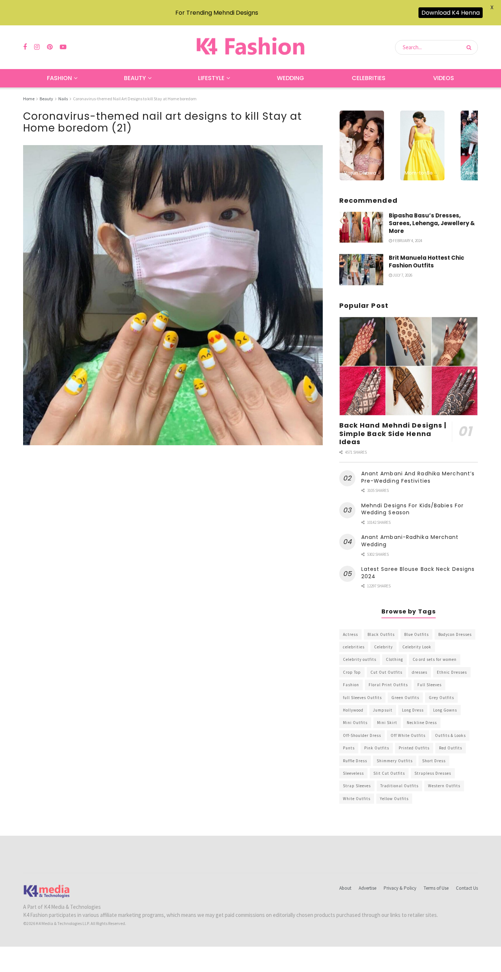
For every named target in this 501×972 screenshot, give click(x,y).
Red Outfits (450, 747)
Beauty (135, 78)
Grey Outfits (441, 697)
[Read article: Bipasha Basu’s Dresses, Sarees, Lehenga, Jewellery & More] (361, 227)
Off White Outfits (408, 735)
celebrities (354, 646)
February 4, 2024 (407, 240)
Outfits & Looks (450, 735)
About (345, 888)
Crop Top (352, 672)
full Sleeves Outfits (362, 697)
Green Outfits (405, 697)
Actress (350, 634)
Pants (349, 747)
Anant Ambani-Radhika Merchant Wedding (410, 540)
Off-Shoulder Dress (362, 735)
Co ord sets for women (435, 659)
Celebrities (368, 78)
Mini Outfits (355, 722)
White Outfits (356, 798)
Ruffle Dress (355, 760)
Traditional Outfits (399, 785)
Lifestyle (211, 78)
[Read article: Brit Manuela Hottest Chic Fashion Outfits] (361, 269)
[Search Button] (470, 47)
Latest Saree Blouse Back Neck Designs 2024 (418, 572)
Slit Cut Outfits (389, 773)
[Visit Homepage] (250, 47)
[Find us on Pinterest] (49, 47)
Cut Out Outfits (386, 672)
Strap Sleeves (357, 785)
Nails (63, 98)
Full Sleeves (429, 684)
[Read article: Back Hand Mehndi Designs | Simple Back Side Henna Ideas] (408, 366)
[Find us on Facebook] (25, 47)
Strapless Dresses (432, 773)
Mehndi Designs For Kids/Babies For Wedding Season (412, 509)
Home (28, 98)
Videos (443, 78)
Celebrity (383, 646)
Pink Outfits (376, 747)
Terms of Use (436, 888)
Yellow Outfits (394, 798)
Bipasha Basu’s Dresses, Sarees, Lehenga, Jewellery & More (432, 223)
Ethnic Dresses (452, 672)
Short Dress (434, 760)
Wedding (290, 78)
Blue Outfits (416, 634)
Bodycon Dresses (455, 634)
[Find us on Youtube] (63, 47)
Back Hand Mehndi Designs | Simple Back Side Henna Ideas (393, 433)
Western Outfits (444, 785)
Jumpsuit (382, 710)
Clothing (394, 659)
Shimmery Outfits (395, 760)
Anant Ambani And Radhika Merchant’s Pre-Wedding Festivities (418, 477)
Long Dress (413, 710)
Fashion (59, 78)
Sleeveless (353, 773)
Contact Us (467, 888)
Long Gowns (445, 710)
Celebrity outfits (359, 659)
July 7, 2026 (402, 275)
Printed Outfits (414, 747)
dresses (419, 672)
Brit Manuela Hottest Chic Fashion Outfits (426, 261)
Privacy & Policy (400, 888)
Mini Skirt (387, 722)
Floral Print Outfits (388, 684)
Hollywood (353, 710)
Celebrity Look (416, 646)
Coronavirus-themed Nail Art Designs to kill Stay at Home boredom (135, 98)
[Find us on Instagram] (37, 47)
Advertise (367, 888)
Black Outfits (381, 634)
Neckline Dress (422, 722)
